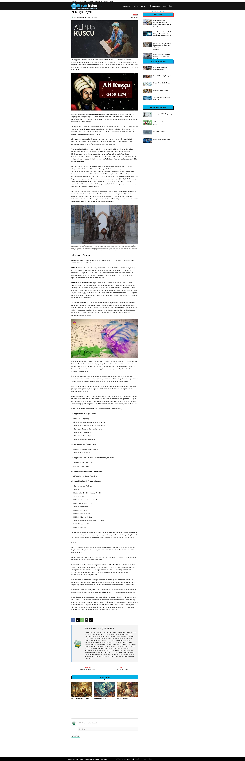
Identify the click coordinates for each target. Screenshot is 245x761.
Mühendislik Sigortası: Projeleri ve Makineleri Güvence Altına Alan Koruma (162, 22)
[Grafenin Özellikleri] (147, 132)
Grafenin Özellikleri (159, 131)
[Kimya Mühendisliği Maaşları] (147, 76)
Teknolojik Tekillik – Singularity (162, 114)
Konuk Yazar (156, 26)
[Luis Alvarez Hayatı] (104, 689)
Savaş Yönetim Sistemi (87, 669)
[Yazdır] (86, 620)
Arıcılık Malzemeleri (158, 11)
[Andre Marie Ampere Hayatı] (81, 689)
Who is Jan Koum (122, 669)
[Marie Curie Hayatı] (127, 689)
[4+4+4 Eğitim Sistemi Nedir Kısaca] (147, 122)
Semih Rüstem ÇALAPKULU (84, 17)
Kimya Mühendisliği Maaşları (162, 76)
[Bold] (79, 729)
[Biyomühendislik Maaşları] (147, 91)
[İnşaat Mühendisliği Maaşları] (147, 84)
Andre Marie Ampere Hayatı (80, 698)
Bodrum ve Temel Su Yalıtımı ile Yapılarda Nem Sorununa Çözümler (162, 45)
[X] (78, 620)
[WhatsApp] (82, 620)
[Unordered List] (82, 729)
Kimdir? (135, 14)
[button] (101, 6)
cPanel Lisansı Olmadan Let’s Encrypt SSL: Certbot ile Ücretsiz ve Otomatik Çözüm (162, 33)
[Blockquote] (85, 729)
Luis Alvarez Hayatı (100, 698)
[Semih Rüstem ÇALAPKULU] (72, 17)
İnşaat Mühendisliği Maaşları (162, 83)
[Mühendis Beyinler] (84, 6)
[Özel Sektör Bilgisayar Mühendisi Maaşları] (147, 68)
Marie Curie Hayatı (123, 698)
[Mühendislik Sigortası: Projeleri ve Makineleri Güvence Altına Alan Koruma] (147, 22)
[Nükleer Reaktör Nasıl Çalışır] (147, 140)
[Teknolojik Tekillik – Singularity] (147, 114)
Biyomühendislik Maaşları (161, 90)
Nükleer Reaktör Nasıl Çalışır (161, 139)
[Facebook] (73, 620)
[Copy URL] (91, 620)
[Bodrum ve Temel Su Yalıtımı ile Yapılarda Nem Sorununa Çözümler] (147, 44)
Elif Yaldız (155, 38)
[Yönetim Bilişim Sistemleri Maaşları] (147, 98)
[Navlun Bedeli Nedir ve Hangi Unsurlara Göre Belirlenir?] (147, 56)
